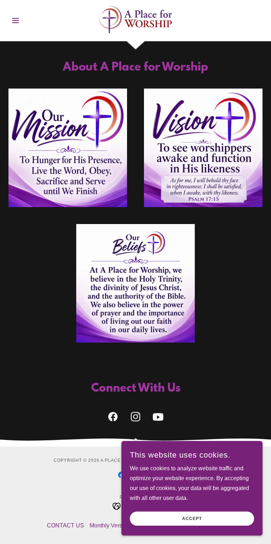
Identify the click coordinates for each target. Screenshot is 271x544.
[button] (27, 20)
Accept (192, 518)
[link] (135, 20)
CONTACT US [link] (65, 525)
